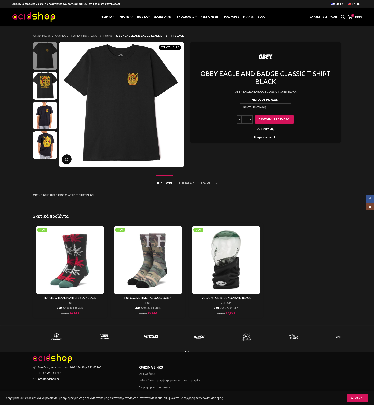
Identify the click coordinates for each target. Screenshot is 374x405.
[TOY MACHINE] (246, 336)
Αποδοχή (357, 397)
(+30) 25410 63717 (49, 373)
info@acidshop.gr (48, 378)
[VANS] (104, 336)
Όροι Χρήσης (147, 373)
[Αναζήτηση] (343, 17)
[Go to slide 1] (185, 351)
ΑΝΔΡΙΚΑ (60, 35)
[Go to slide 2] (188, 351)
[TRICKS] (199, 336)
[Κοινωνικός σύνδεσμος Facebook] (274, 137)
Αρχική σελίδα (42, 35)
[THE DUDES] (293, 336)
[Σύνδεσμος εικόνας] (52, 358)
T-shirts (107, 35)
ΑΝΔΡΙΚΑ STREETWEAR (84, 35)
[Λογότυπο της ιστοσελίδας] (34, 16)
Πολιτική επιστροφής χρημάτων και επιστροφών (169, 380)
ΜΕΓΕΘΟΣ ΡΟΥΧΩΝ (265, 99)
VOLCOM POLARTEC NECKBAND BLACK (226, 297)
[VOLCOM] (56, 336)
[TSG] (151, 336)
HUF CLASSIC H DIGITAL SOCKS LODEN (147, 297)
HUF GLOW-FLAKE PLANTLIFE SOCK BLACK (70, 297)
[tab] (164, 181)
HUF (70, 302)
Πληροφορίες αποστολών (155, 387)
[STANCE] (341, 336)
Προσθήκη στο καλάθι (274, 119)
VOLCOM (226, 302)
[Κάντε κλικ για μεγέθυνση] (67, 159)
